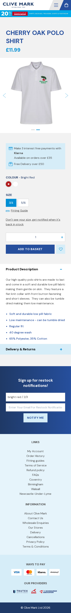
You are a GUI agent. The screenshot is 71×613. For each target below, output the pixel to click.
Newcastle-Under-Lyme (35, 494)
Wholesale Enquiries (35, 523)
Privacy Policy (35, 542)
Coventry (35, 479)
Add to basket (30, 249)
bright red (8, 184)
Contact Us (35, 518)
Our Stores (35, 528)
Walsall (35, 489)
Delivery (35, 532)
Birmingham (35, 484)
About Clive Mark (35, 513)
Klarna (18, 153)
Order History (35, 456)
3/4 (11, 203)
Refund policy (36, 470)
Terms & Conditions (35, 546)
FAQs (35, 475)
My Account (35, 451)
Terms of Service (36, 465)
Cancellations (36, 537)
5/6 (23, 203)
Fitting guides (35, 461)
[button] (56, 5)
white (15, 184)
